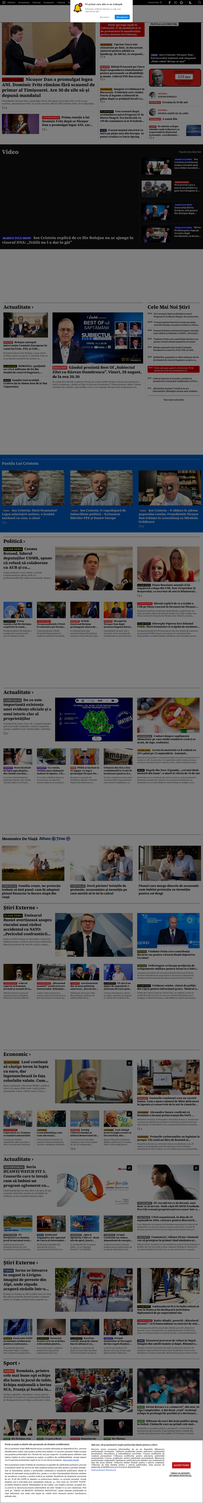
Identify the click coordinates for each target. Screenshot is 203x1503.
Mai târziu (104, 17)
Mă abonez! (122, 17)
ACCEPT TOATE (181, 1465)
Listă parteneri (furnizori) (103, 1470)
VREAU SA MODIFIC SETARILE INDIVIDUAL (180, 1474)
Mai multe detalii (71, 1460)
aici (54, 1482)
